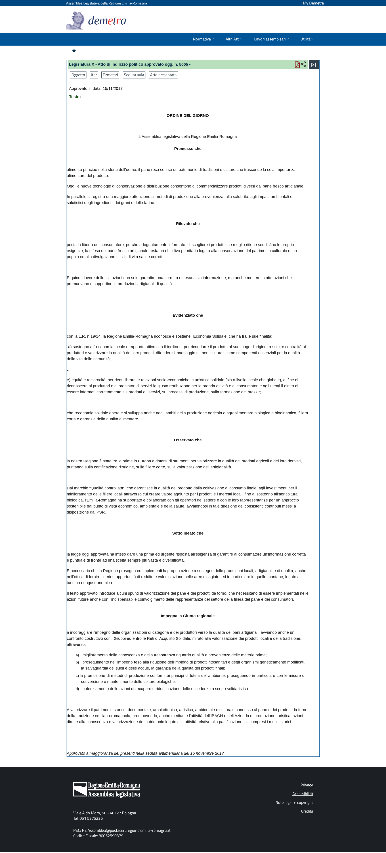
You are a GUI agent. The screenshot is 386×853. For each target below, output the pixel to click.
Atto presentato (163, 75)
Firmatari (110, 75)
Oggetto (78, 75)
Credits (307, 811)
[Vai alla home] (74, 51)
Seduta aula (134, 75)
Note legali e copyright (294, 802)
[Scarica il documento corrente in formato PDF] (297, 66)
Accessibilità (302, 794)
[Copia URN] (303, 64)
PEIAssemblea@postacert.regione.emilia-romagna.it (126, 830)
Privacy (306, 785)
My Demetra (313, 3)
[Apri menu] (313, 64)
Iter (94, 75)
